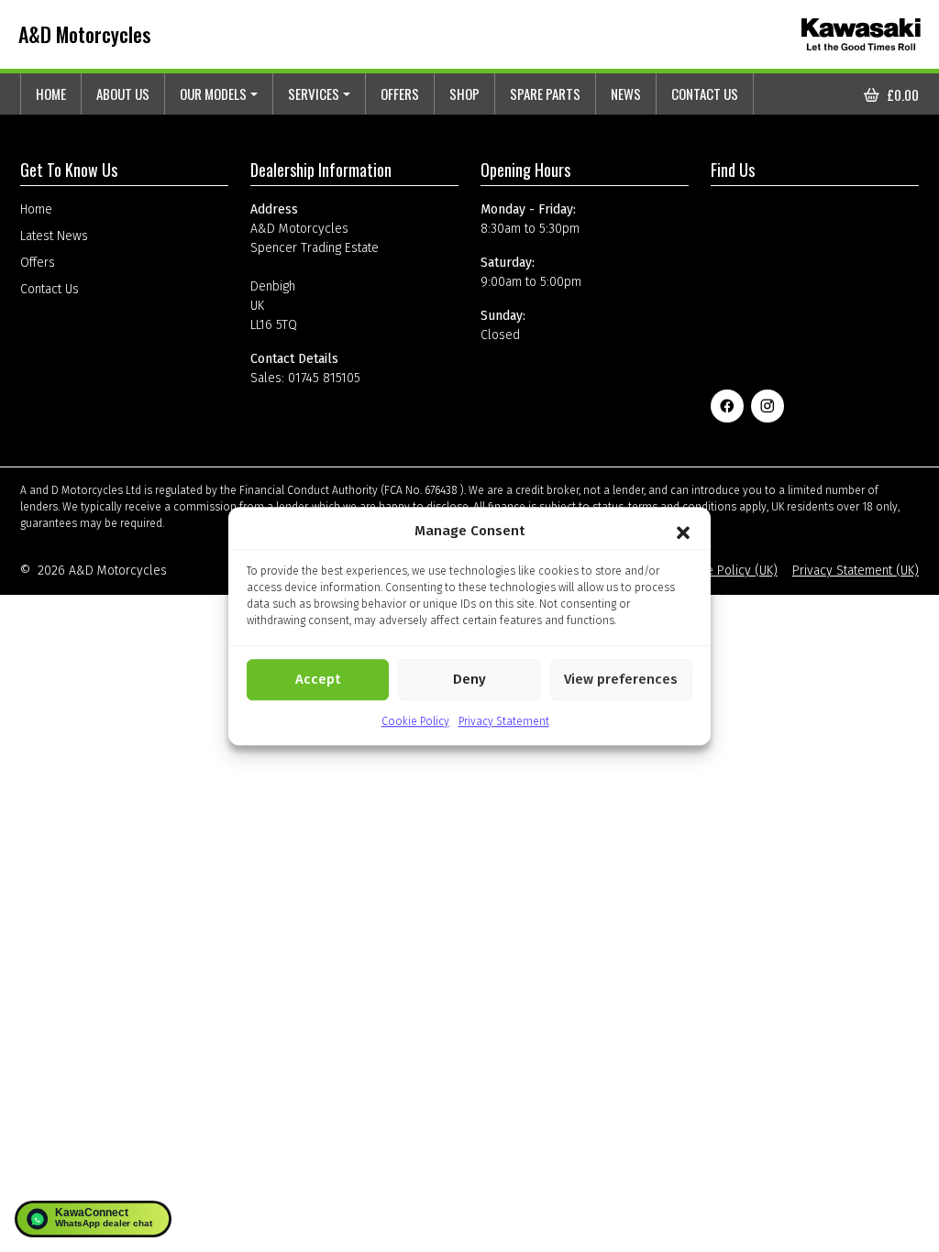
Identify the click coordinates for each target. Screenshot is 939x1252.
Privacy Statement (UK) (855, 570)
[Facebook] (727, 406)
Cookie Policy (415, 721)
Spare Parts (545, 93)
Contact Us (704, 93)
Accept (317, 679)
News (626, 93)
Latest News (54, 236)
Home (51, 93)
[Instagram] (767, 406)
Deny (469, 679)
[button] (683, 531)
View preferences (621, 679)
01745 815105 (324, 378)
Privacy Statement (503, 721)
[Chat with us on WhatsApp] (93, 1219)
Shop (464, 93)
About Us (122, 93)
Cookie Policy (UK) (727, 570)
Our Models (213, 93)
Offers (400, 93)
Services (313, 93)
